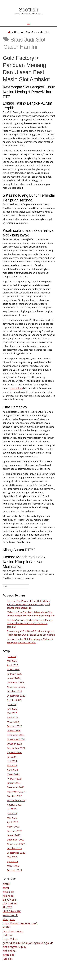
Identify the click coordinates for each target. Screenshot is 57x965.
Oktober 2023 (14, 796)
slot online (9, 951)
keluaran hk (10, 915)
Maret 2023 (13, 826)
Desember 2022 (15, 839)
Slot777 (7, 907)
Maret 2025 (13, 721)
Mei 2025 (12, 713)
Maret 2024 (13, 774)
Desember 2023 (15, 787)
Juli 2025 (11, 704)
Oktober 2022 (14, 848)
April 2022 (12, 861)
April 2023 (12, 822)
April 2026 (12, 665)
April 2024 (12, 769)
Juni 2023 (12, 813)
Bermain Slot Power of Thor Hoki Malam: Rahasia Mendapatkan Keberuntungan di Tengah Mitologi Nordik (29, 604)
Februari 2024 (14, 778)
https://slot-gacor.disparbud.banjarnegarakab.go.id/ (28, 941)
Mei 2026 (12, 660)
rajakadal (8, 895)
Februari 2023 (14, 831)
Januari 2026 (13, 678)
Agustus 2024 (14, 752)
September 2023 (16, 800)
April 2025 (12, 717)
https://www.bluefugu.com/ (20, 923)
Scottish (28, 10)
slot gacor (9, 919)
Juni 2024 (12, 761)
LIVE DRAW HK (12, 911)
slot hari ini (10, 903)
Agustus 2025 (14, 700)
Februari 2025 (14, 726)
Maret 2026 (13, 669)
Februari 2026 (14, 673)
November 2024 (16, 739)
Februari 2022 (14, 870)
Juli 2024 (11, 756)
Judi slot (8, 958)
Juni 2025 (12, 708)
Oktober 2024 (14, 743)
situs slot (8, 892)
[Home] (9, 32)
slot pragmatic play (14, 947)
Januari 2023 (13, 835)
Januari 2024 (13, 782)
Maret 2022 (13, 865)
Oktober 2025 (14, 691)
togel (6, 888)
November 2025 (16, 686)
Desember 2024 (15, 734)
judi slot (8, 935)
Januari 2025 (13, 730)
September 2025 (16, 695)
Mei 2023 (12, 817)
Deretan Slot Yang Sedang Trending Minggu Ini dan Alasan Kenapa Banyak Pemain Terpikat (30, 623)
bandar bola (16, 388)
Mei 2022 (12, 857)
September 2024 (16, 748)
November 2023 (16, 791)
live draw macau (13, 931)
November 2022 (16, 844)
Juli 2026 (11, 656)
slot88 (6, 884)
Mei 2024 (12, 765)
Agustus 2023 (14, 804)
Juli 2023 (11, 809)
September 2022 (16, 852)
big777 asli (9, 899)
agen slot (8, 955)
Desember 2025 (15, 682)
